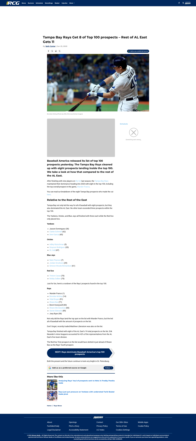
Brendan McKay (55, 296)
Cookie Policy (143, 426)
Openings (73, 422)
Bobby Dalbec (55, 278)
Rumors (31, 3)
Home (49, 406)
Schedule (39, 3)
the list (78, 181)
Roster (57, 3)
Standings (49, 3)
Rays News (58, 406)
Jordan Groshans (56, 263)
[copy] (59, 51)
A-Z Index (100, 430)
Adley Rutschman (56, 244)
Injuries (64, 3)
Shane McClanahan (57, 308)
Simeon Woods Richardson (60, 266)
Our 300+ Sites (122, 422)
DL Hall (52, 250)
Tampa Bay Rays (101, 181)
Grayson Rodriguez (57, 247)
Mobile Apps (143, 422)
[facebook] (179, 3)
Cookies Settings (123, 430)
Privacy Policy (102, 426)
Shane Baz (53, 302)
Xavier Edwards (55, 311)
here (49, 194)
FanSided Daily (53, 426)
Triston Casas (55, 276)
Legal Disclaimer (54, 430)
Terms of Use (121, 426)
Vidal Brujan (54, 299)
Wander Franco (83, 187)
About (49, 422)
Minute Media (36, 435)
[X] (183, 3)
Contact (100, 422)
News (24, 3)
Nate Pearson (55, 260)
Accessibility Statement (78, 430)
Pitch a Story (74, 426)
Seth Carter (50, 46)
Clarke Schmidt (55, 232)
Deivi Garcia (54, 234)
